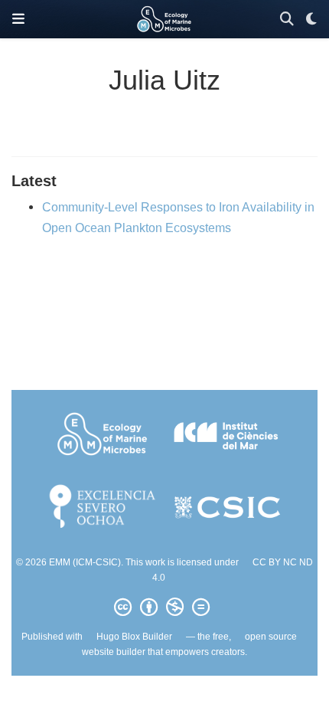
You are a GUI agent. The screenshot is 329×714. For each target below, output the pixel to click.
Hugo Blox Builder (134, 636)
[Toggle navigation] (18, 19)
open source (271, 636)
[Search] (287, 19)
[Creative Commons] (165, 607)
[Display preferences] (311, 19)
